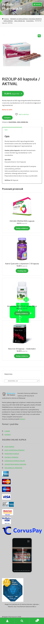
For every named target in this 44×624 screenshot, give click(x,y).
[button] (39, 35)
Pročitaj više (22, 271)
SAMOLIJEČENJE (8, 21)
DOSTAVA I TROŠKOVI (11, 457)
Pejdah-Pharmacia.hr (12, 6)
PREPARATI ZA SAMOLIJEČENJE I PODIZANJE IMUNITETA (26, 19)
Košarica (33, 619)
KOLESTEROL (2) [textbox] (21, 381)
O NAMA (7, 431)
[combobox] (22, 380)
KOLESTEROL (30, 21)
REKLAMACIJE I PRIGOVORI (13, 468)
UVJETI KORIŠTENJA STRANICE (14, 450)
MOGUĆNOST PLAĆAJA (11, 453)
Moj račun (7, 621)
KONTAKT (7, 434)
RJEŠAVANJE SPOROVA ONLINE (14, 461)
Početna (6, 19)
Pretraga (22, 621)
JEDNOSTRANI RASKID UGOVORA (15, 464)
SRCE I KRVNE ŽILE (19, 21)
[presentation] (14, 570)
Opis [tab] (6, 130)
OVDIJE (22, 419)
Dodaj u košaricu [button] (22, 228)
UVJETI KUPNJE (9, 446)
